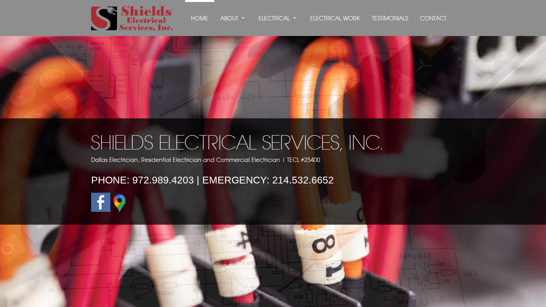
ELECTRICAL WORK (335, 19)
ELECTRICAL (274, 19)
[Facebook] (100, 210)
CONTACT (433, 19)
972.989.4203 (163, 179)
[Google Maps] (120, 210)
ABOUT (229, 19)
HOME (199, 19)
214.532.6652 (303, 179)
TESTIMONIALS (390, 19)
